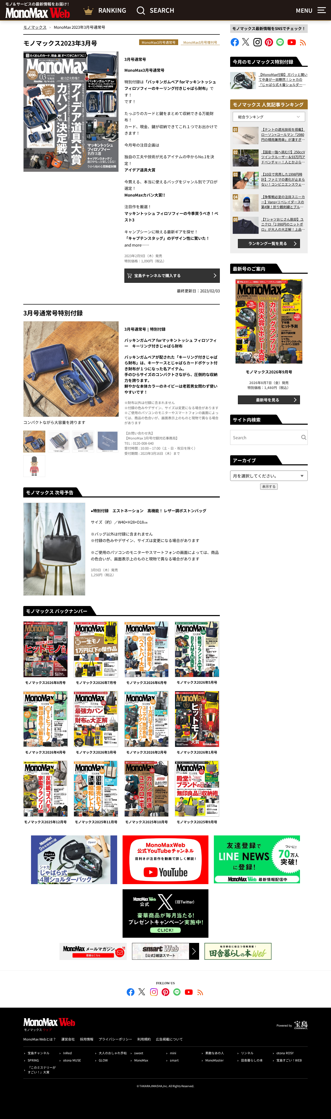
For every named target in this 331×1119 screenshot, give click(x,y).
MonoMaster (214, 1060)
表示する (269, 486)
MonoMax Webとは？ (39, 1039)
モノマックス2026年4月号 (45, 752)
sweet (138, 1053)
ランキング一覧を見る (267, 243)
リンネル (247, 1053)
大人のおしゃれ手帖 (113, 1053)
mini (173, 1053)
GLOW (103, 1060)
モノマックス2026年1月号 (197, 752)
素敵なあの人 (214, 1053)
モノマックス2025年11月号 (96, 821)
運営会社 (68, 1039)
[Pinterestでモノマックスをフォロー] (269, 44)
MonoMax (141, 1060)
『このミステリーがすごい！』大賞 (42, 1069)
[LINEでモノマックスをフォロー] (280, 44)
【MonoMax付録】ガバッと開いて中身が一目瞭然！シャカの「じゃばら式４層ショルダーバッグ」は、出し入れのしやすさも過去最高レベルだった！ (283, 79)
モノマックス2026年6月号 (146, 682)
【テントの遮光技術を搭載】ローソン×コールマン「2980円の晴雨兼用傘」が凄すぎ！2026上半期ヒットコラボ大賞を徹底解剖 (283, 134)
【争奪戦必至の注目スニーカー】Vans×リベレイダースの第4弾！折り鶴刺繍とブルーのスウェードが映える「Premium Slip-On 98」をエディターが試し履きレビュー (283, 202)
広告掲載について (169, 1039)
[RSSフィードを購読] (303, 44)
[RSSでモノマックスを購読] (200, 993)
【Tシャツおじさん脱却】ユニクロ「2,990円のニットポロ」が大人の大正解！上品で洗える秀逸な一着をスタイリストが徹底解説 (283, 224)
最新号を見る (267, 399)
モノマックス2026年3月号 (96, 752)
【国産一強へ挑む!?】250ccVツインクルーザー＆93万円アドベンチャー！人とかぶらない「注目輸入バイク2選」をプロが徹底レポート (283, 157)
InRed (67, 1053)
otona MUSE (72, 1060)
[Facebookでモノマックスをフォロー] (235, 44)
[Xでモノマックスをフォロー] (246, 44)
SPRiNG (33, 1060)
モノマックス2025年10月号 (146, 821)
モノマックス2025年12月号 (45, 821)
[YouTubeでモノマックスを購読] (292, 44)
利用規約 (144, 1039)
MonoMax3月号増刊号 (200, 42)
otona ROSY (285, 1053)
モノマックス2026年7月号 (96, 682)
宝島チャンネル (38, 1053)
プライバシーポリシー (115, 1039)
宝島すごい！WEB (289, 1060)
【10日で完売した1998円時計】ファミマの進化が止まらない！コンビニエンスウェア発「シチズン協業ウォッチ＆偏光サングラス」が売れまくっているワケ (283, 179)
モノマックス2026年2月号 (146, 752)
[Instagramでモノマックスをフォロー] (257, 44)
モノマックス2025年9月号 (197, 821)
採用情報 (86, 1039)
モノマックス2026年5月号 (197, 682)
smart (174, 1060)
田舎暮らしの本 (252, 1060)
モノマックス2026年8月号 (45, 682)
